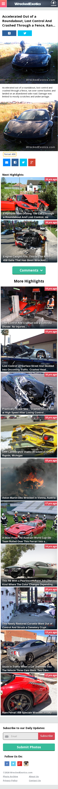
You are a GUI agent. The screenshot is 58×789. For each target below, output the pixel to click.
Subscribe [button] (46, 736)
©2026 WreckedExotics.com (17, 772)
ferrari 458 (9, 154)
